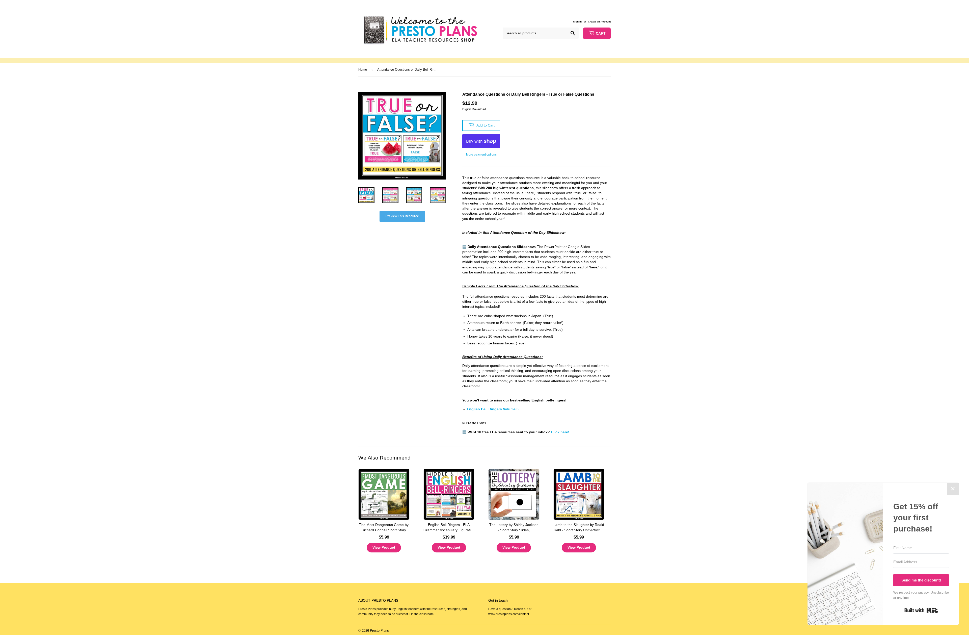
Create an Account (599, 21)
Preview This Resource (402, 216)
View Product (383, 547)
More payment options (481, 154)
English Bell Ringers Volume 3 (493, 409)
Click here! (560, 432)
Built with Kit (921, 610)
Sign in (577, 21)
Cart (601, 33)
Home (362, 69)
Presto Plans (379, 630)
